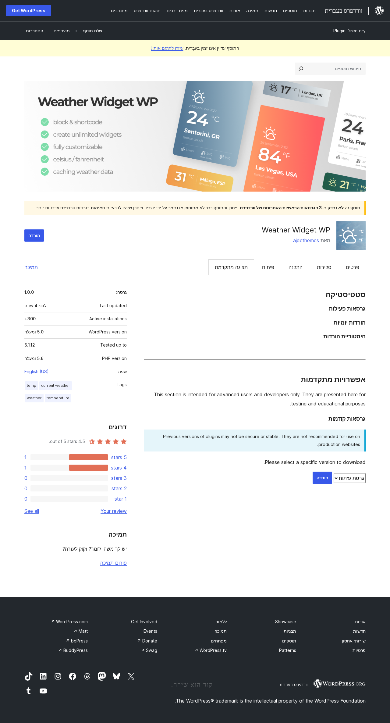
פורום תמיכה (113, 563)
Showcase (285, 621)
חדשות (359, 631)
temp (31, 385)
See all (31, 511)
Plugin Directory (349, 30)
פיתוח (268, 267)
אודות (360, 621)
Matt (80, 631)
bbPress (77, 640)
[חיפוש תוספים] (301, 69)
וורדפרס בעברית (293, 684)
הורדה (34, 235)
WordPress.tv (210, 650)
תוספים (289, 640)
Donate (147, 640)
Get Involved (144, 621)
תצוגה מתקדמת (231, 267)
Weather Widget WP (296, 229)
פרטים (352, 267)
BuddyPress (73, 650)
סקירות (324, 267)
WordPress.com (69, 621)
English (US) (36, 371)
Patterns (287, 650)
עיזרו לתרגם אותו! (167, 48)
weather (34, 398)
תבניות (290, 631)
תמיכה (31, 267)
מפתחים (219, 640)
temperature (58, 398)
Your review (114, 511)
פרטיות (359, 650)
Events (150, 631)
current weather (55, 385)
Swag (149, 650)
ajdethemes (306, 240)
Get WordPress (28, 10)
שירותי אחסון (354, 640)
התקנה (296, 267)
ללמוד (221, 621)
